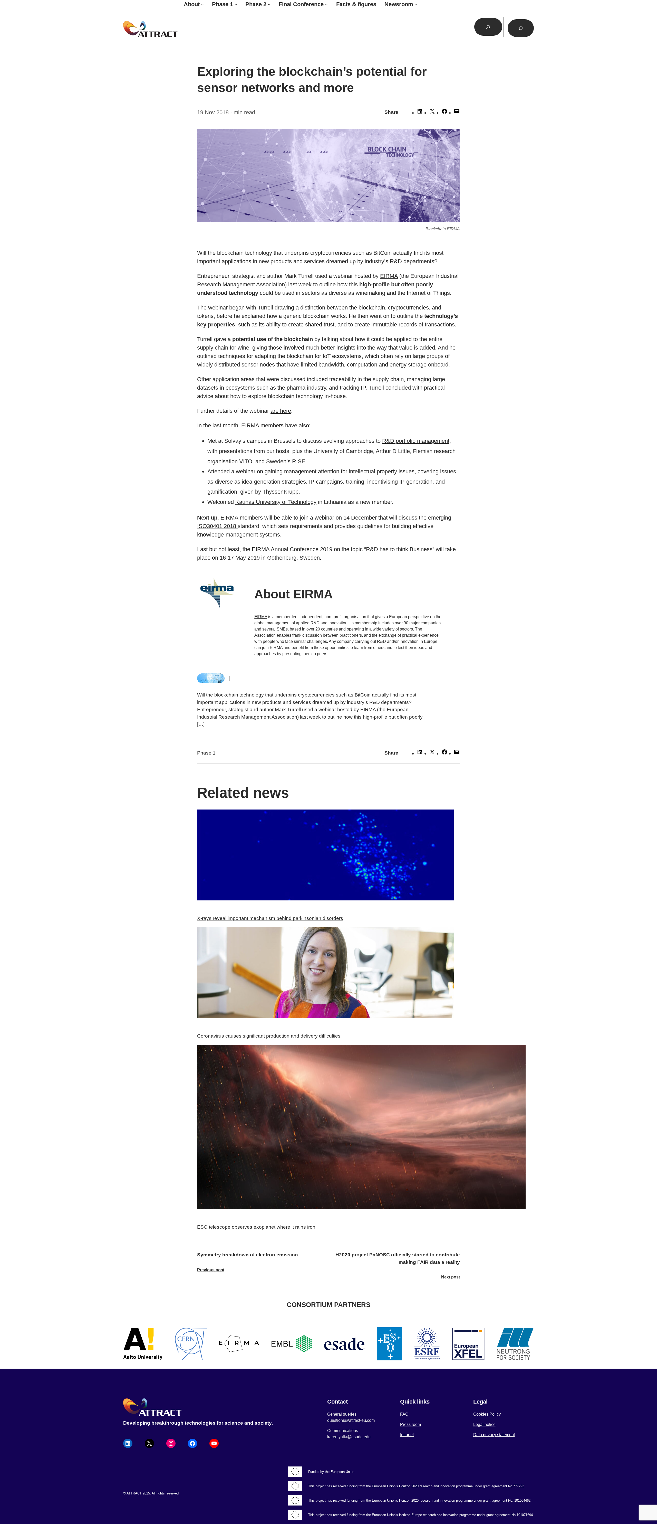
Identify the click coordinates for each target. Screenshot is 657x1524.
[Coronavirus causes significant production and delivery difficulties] (328, 973)
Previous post (210, 1270)
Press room (410, 1424)
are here (280, 411)
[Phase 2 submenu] (269, 4)
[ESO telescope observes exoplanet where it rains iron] (328, 1128)
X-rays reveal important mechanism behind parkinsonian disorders (270, 918)
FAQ (404, 1414)
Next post (450, 1277)
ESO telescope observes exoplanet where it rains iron (256, 1227)
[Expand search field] (521, 28)
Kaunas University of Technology (275, 502)
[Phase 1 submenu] (235, 4)
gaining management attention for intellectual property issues (339, 471)
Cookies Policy (487, 1414)
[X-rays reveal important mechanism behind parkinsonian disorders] (328, 856)
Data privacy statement (494, 1435)
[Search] (488, 27)
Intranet (407, 1435)
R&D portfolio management (415, 441)
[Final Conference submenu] (326, 4)
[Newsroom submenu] (415, 4)
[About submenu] (202, 4)
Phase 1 (206, 753)
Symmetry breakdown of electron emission (247, 1254)
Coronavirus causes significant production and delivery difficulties (269, 1036)
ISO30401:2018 (217, 526)
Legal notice (484, 1424)
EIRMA (389, 276)
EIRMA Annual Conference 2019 (292, 549)
